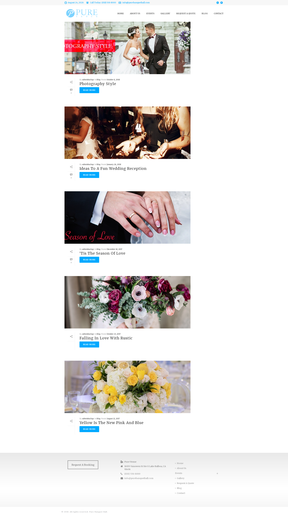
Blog (205, 13)
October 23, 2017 (113, 334)
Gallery (165, 13)
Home (120, 13)
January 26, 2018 (114, 164)
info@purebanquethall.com (136, 2)
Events (150, 13)
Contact (219, 13)
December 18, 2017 (114, 249)
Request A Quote (185, 13)
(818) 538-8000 (132, 473)
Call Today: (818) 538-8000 (103, 2)
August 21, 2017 (113, 418)
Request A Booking (83, 464)
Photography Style (98, 83)
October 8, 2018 (113, 79)
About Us (135, 13)
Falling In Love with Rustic (106, 338)
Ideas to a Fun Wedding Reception (113, 168)
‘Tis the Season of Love (102, 253)
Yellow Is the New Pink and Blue (112, 422)
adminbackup (88, 79)
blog (98, 79)
